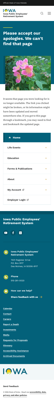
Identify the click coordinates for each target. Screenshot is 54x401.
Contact (7, 314)
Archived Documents (14, 356)
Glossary (7, 345)
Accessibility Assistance (16, 351)
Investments (9, 329)
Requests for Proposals (15, 340)
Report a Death (11, 324)
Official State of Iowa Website (15, 3)
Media (6, 335)
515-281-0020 (17, 280)
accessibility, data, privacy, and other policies (24, 394)
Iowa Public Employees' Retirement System (15, 15)
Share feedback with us (24, 297)
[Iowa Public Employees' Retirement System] (9, 10)
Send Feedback (11, 386)
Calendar (7, 308)
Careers (7, 319)
